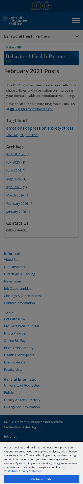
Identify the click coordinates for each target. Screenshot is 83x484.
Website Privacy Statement (25, 471)
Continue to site (41, 479)
